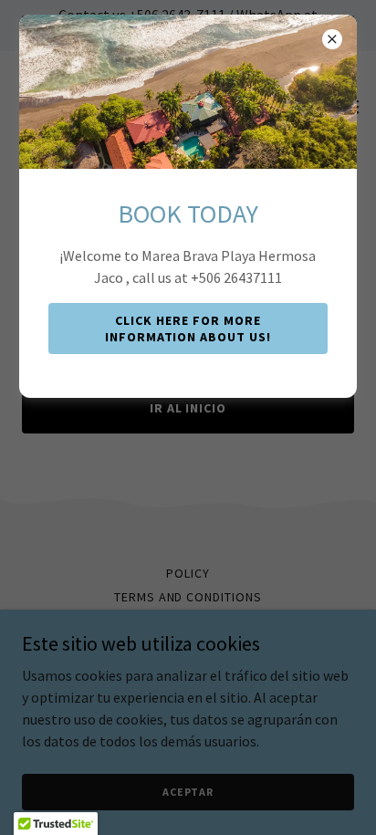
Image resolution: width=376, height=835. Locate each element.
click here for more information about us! (188, 328)
